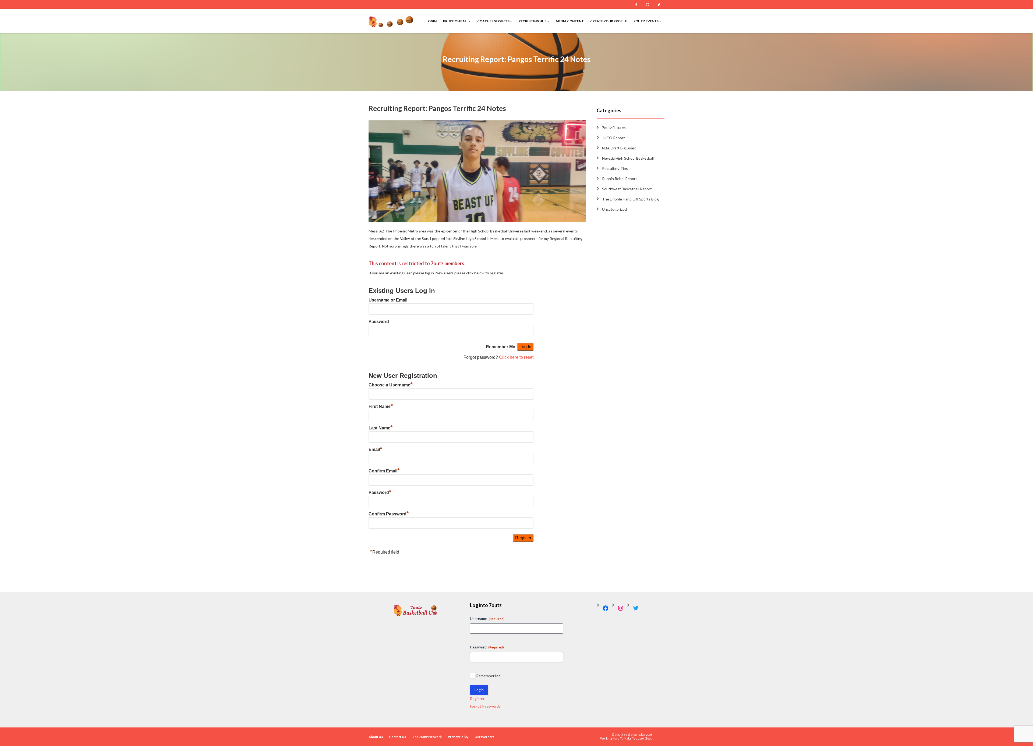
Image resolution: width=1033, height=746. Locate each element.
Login (431, 21)
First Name (381, 406)
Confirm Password (389, 514)
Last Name (381, 428)
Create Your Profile (608, 21)
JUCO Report (613, 137)
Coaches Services (493, 21)
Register (477, 698)
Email (375, 449)
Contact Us (397, 737)
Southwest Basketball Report (627, 188)
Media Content (570, 21)
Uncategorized (614, 209)
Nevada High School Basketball (628, 158)
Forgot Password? (485, 706)
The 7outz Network (427, 737)
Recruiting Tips (615, 168)
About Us (376, 737)
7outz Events (646, 21)
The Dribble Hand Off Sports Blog (630, 199)
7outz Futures (614, 127)
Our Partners (484, 737)
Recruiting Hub (533, 21)
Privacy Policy (458, 737)
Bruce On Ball (456, 21)
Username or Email (388, 300)
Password (379, 321)
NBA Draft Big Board (619, 148)
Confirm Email (384, 471)
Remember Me (500, 347)
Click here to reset (516, 357)
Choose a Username (391, 385)
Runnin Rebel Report (619, 178)
